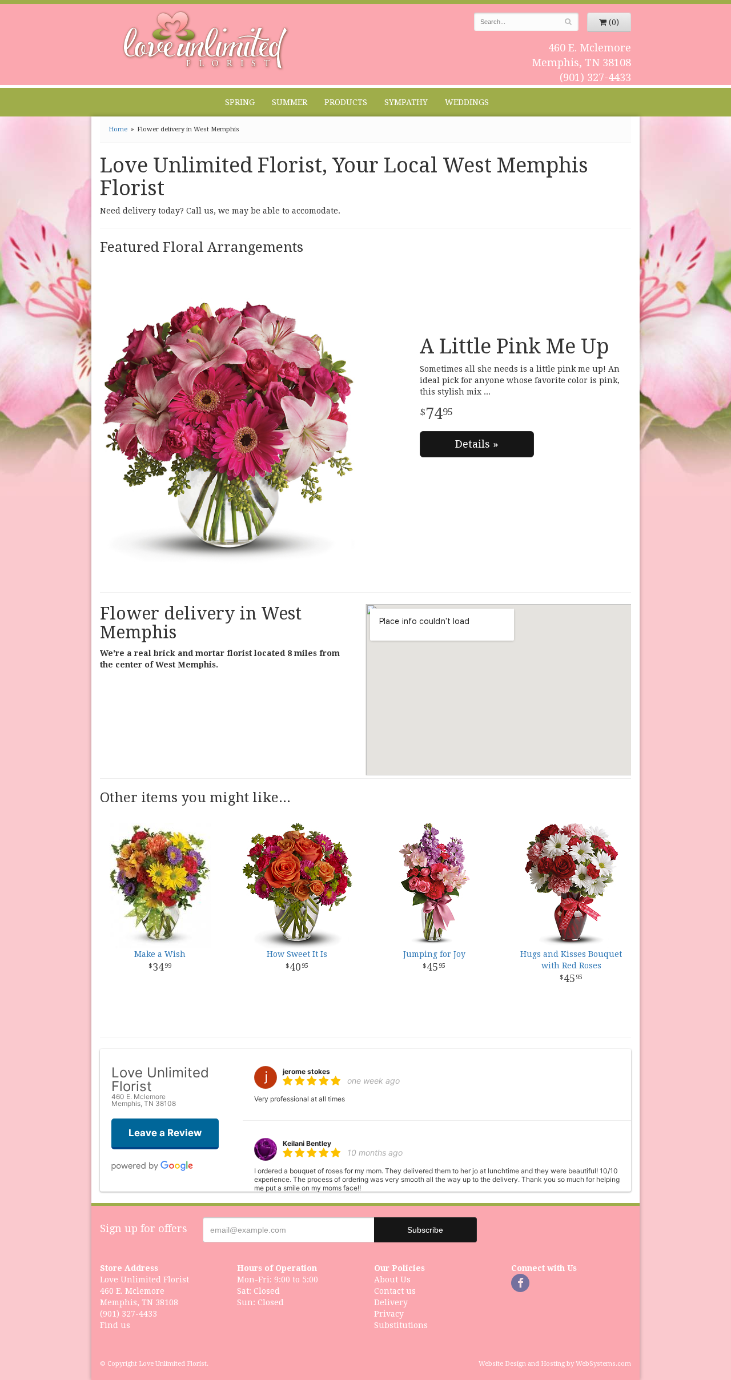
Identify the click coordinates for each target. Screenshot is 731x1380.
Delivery (391, 1302)
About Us (392, 1279)
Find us (115, 1325)
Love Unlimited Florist (206, 40)
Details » (477, 444)
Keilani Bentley (307, 1143)
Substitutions (401, 1325)
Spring (240, 102)
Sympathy (406, 102)
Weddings (467, 102)
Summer (289, 102)
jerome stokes (306, 1071)
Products (345, 102)
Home (118, 129)
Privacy (389, 1313)
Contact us (395, 1290)
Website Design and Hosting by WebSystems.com (555, 1363)
